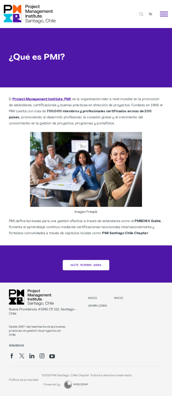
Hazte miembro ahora (86, 265)
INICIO (92, 298)
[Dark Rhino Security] (75, 384)
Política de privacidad (24, 380)
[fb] (12, 355)
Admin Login (97, 306)
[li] (32, 355)
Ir (161, 19)
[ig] (42, 355)
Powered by (52, 384)
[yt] (52, 356)
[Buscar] (141, 14)
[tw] (22, 355)
